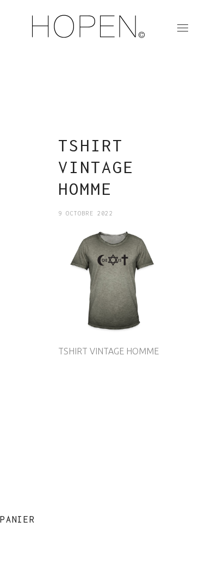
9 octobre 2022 (85, 213)
